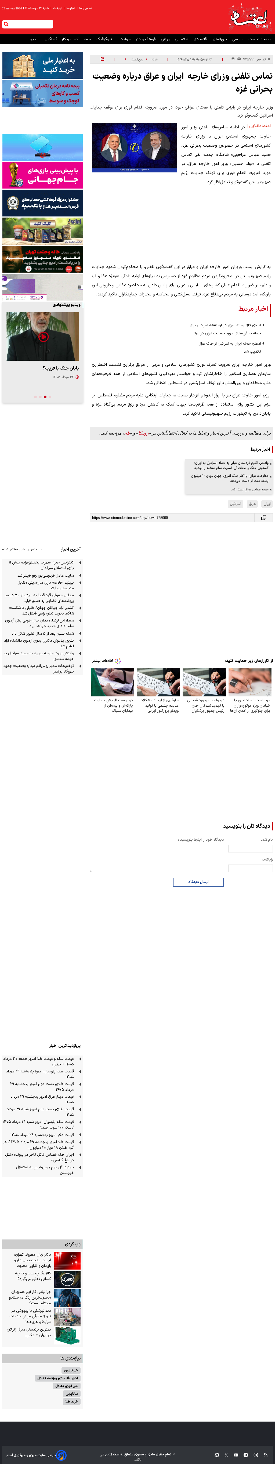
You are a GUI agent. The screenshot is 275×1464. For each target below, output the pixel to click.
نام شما (267, 840)
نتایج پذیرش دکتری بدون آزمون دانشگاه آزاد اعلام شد (39, 643)
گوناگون (51, 39)
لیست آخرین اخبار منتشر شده (23, 549)
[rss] (263, 1455)
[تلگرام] (243, 1455)
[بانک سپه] (42, 203)
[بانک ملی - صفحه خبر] (42, 65)
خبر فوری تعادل (66, 1386)
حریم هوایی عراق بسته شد (250, 489)
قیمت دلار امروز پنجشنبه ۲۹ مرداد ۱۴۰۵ (42, 1135)
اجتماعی (182, 39)
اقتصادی (201, 39)
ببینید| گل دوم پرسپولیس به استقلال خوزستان (45, 1170)
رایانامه (267, 859)
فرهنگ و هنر (146, 39)
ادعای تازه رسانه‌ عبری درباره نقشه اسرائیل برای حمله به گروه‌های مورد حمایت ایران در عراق (225, 329)
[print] (233, 59)
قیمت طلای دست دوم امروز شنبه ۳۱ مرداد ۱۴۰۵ (40, 1112)
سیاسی (238, 39)
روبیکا (143, 433)
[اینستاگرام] (253, 1455)
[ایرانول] (42, 231)
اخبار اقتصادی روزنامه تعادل (57, 1378)
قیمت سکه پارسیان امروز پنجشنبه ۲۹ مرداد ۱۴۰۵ (40, 1074)
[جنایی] (42, 259)
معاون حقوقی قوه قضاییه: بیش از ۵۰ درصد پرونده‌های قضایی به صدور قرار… (39, 598)
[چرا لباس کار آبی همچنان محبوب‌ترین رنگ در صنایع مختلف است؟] (67, 1298)
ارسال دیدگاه (198, 882)
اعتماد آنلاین (112, 1455)
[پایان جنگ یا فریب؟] (42, 336)
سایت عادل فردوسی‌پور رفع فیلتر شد (45, 576)
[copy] (264, 517)
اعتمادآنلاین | (259, 126)
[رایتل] (42, 175)
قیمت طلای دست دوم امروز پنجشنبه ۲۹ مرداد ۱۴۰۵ (42, 1087)
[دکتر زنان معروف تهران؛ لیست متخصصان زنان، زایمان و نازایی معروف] (67, 1261)
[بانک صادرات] (42, 147)
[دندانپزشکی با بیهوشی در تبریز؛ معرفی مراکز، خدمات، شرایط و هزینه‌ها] (67, 1317)
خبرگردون (71, 1370)
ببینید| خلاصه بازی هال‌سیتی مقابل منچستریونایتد (45, 585)
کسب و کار (70, 39)
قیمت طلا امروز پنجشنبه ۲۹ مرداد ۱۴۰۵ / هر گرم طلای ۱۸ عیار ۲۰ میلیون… (38, 1145)
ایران (267, 504)
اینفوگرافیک (105, 39)
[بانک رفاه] (42, 287)
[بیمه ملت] (42, 93)
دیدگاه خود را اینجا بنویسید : (201, 840)
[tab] (50, 397)
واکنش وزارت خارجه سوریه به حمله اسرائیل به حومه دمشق (39, 656)
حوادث (126, 39)
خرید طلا (72, 1401)
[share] (102, 59)
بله (127, 433)
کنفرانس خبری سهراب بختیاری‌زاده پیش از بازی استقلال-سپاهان (41, 565)
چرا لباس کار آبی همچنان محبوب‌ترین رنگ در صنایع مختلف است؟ (30, 1297)
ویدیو (35, 39)
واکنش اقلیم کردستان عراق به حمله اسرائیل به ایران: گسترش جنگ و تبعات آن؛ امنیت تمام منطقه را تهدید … (230, 465)
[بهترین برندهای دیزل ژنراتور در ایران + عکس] (67, 1335)
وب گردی (73, 1244)
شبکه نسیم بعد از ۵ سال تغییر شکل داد (43, 634)
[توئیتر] (223, 1455)
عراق (252, 504)
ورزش (166, 39)
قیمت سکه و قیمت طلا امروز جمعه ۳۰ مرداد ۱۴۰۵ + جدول (38, 1061)
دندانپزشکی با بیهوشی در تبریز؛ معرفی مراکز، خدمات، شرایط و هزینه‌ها (30, 1316)
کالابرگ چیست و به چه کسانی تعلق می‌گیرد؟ (33, 1276)
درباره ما (70, 8)
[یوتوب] (233, 1455)
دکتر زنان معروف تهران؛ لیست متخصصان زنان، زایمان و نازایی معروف (32, 1260)
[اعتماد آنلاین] (250, 17)
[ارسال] (238, 59)
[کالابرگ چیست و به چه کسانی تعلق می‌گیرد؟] (67, 1279)
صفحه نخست (259, 39)
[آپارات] (214, 1455)
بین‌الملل (220, 39)
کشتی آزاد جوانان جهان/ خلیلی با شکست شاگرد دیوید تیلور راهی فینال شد (41, 610)
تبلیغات (58, 8)
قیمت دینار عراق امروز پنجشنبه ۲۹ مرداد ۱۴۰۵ (42, 1099)
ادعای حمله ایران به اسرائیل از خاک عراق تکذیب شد (229, 348)
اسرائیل (235, 504)
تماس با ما (85, 8)
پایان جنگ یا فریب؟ (61, 368)
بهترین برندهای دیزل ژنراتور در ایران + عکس (29, 1332)
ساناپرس (72, 1393)
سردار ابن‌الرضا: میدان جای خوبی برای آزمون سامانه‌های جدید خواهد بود (39, 623)
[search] (6, 24)
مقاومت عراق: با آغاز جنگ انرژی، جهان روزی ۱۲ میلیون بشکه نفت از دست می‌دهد (230, 478)
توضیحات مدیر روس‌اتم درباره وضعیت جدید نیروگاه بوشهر (38, 668)
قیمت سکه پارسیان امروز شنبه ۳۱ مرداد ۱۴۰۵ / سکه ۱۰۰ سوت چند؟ (38, 1124)
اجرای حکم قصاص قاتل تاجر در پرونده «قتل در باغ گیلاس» (39, 1157)
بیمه (88, 39)
